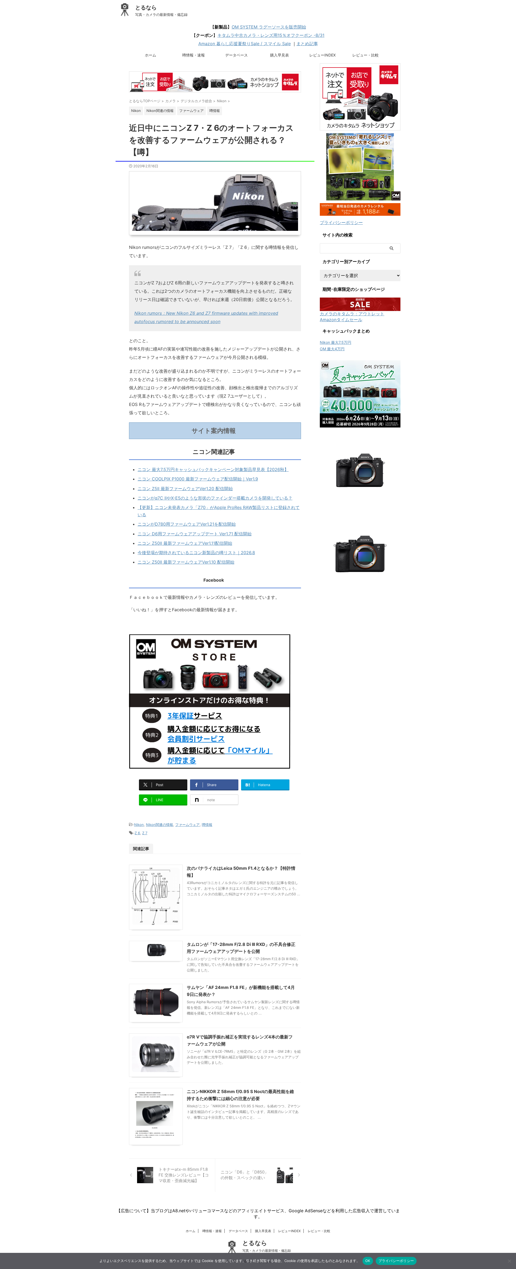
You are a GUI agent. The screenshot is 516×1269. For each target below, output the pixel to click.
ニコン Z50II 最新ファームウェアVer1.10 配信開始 (186, 562)
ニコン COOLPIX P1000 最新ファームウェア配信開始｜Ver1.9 (198, 479)
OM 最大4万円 (332, 349)
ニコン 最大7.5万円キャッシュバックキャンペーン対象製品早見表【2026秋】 (213, 469)
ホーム (150, 55)
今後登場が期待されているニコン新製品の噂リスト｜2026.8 (196, 552)
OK (367, 1261)
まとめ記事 (307, 43)
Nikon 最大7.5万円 (335, 342)
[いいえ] (509, 1261)
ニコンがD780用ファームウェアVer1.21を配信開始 (187, 524)
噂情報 (207, 824)
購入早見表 (279, 55)
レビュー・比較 (365, 55)
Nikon (139, 824)
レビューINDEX (322, 55)
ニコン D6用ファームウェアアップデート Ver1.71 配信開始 (195, 533)
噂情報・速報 (193, 55)
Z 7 (144, 833)
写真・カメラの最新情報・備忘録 (266, 1251)
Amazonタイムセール (341, 319)
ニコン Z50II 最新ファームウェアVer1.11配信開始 (185, 543)
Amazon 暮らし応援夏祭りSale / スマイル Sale (244, 43)
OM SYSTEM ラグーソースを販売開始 (269, 27)
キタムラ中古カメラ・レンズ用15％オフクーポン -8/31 (270, 35)
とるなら (146, 7)
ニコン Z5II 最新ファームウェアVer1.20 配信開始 (185, 488)
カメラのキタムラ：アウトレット (352, 313)
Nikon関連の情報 (159, 824)
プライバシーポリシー (341, 222)
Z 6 (137, 833)
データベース (236, 55)
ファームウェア (187, 824)
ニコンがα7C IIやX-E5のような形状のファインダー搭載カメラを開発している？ (215, 498)
